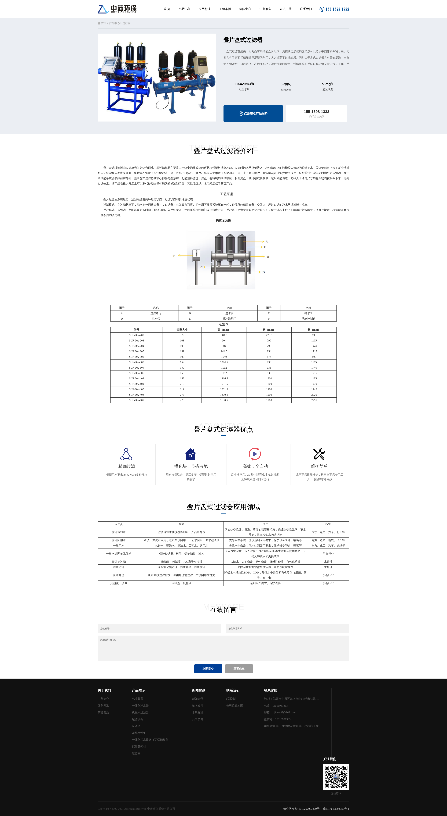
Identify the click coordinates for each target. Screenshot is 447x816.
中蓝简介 (103, 698)
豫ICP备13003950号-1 (336, 808)
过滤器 (126, 23)
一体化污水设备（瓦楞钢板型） (151, 739)
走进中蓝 (286, 9)
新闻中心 (245, 9)
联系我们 (306, 9)
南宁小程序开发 (308, 726)
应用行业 (205, 9)
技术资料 (197, 705)
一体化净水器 (140, 705)
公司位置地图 (234, 705)
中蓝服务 (265, 9)
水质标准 (197, 712)
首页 (103, 23)
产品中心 (184, 9)
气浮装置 (137, 698)
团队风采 (103, 705)
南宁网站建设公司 (287, 726)
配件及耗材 (139, 746)
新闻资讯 (197, 698)
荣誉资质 (103, 712)
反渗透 (136, 726)
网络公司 (269, 726)
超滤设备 (137, 719)
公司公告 (197, 719)
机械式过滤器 (140, 712)
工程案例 (225, 9)
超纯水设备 (139, 732)
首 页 (166, 9)
